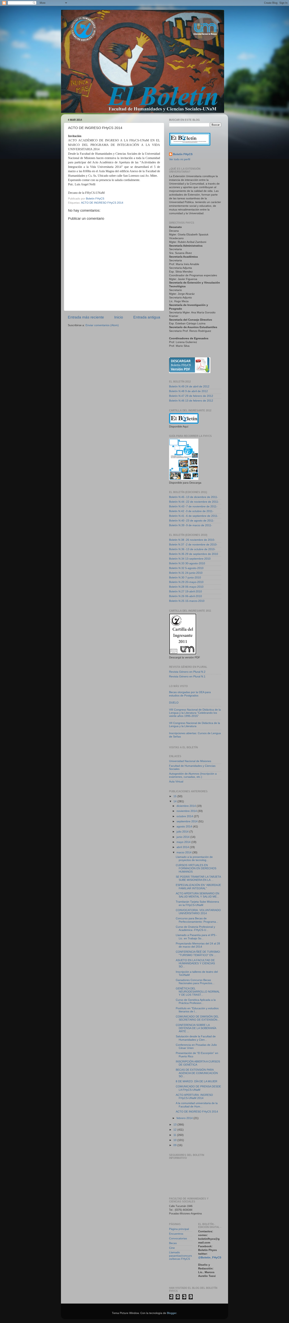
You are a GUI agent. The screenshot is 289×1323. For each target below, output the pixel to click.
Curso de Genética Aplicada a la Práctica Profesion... (196, 1001)
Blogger (171, 1313)
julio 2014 (183, 831)
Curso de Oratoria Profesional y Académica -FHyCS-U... (195, 928)
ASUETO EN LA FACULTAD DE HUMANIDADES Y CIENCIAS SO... (195, 963)
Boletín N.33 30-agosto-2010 (187, 563)
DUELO (174, 702)
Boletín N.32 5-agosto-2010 (186, 568)
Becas (173, 1243)
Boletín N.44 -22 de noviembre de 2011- (194, 501)
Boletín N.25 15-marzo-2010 (186, 600)
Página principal (179, 1229)
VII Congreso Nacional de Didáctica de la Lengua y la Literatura (194, 725)
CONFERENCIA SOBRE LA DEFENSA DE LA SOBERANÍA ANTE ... (196, 1028)
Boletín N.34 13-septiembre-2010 (190, 558)
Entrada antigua (146, 317)
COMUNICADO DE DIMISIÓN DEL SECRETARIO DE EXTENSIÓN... (198, 1018)
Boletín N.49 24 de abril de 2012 (189, 386)
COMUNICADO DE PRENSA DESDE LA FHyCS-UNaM (198, 1088)
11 (175, 1135)
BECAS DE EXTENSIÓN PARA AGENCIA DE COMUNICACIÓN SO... (197, 1073)
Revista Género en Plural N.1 (187, 676)
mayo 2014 (184, 842)
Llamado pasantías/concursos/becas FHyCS (180, 1255)
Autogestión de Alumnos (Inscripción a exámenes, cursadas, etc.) (193, 775)
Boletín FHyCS (182, 154)
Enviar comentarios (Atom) (102, 325)
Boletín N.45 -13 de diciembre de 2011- (193, 497)
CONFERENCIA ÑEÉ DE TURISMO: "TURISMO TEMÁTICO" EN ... (198, 953)
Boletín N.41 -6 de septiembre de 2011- (193, 515)
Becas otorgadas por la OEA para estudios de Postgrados (190, 694)
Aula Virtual (176, 781)
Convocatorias (178, 1238)
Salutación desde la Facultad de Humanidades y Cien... (196, 1038)
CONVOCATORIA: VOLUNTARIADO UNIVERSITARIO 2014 (198, 912)
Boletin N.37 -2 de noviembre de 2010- (193, 544)
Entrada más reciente (86, 317)
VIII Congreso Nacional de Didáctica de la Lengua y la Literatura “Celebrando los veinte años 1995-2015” (195, 712)
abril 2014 (183, 847)
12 (175, 1129)
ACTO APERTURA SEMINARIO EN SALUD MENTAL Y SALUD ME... (197, 895)
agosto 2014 (185, 826)
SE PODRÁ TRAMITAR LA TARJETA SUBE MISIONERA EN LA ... (198, 878)
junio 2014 (183, 836)
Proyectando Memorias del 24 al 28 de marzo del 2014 (198, 945)
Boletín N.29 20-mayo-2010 (186, 582)
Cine (172, 1247)
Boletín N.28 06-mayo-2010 (186, 586)
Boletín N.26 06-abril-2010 (185, 596)
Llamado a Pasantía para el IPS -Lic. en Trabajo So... (196, 937)
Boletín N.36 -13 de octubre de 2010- (192, 549)
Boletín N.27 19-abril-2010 (185, 591)
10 (175, 1140)
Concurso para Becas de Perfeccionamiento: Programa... (197, 920)
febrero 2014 (185, 1118)
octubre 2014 (185, 816)
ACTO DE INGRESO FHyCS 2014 (102, 202)
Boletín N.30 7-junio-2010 (185, 577)
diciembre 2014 (187, 805)
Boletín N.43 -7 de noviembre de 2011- (193, 506)
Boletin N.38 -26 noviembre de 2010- (192, 539)
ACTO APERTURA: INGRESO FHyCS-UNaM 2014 (194, 1096)
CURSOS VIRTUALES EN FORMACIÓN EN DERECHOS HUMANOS (196, 868)
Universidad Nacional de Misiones (190, 761)
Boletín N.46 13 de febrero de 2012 (191, 400)
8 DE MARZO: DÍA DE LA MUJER (196, 1081)
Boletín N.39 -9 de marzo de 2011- (190, 525)
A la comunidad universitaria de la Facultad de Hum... (197, 1105)
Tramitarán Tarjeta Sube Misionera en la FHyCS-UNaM (197, 903)
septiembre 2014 (187, 821)
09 (175, 1145)
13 (175, 1124)
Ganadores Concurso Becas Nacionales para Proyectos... (195, 982)
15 (175, 796)
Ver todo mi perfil (179, 159)
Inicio (118, 317)
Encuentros (176, 1233)
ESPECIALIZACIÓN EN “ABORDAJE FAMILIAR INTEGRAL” (198, 887)
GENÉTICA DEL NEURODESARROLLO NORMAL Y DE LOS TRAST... (198, 991)
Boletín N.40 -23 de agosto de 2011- (191, 520)
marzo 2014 (184, 852)
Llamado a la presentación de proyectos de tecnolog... (194, 858)
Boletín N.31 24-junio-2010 (185, 572)
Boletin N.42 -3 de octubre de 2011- (191, 511)
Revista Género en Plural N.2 (187, 671)
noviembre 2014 (187, 811)
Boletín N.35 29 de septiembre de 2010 (193, 554)
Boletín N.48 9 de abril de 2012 (188, 391)
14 (175, 801)
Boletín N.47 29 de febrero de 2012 (191, 395)
